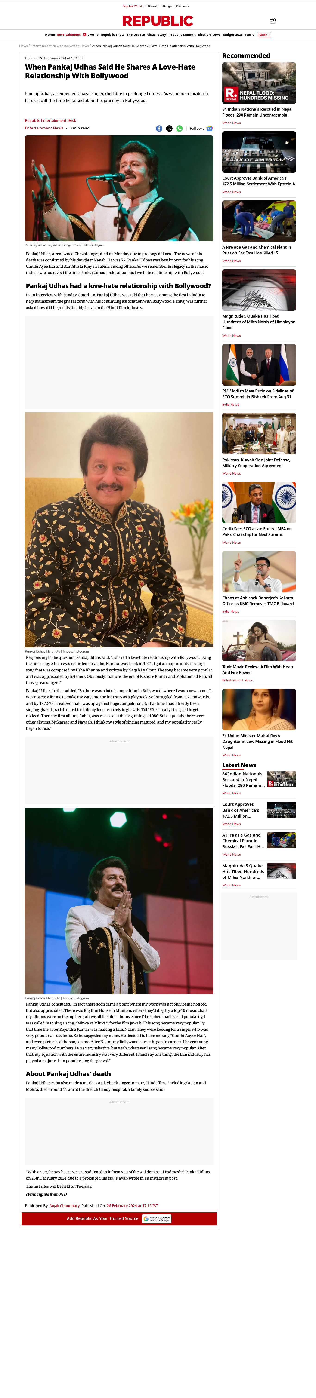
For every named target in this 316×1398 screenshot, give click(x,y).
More (263, 35)
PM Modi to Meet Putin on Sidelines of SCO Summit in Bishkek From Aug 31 (257, 394)
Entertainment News (44, 128)
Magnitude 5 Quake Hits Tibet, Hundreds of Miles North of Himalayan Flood (258, 322)
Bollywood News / (77, 46)
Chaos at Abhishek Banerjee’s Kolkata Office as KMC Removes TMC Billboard (258, 601)
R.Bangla (166, 6)
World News (231, 123)
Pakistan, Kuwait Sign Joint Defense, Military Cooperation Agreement (256, 463)
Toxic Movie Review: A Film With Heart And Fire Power (257, 670)
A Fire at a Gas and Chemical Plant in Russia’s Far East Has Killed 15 (256, 250)
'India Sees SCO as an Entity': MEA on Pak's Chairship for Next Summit (257, 532)
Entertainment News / (47, 46)
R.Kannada (183, 6)
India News (230, 404)
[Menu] (271, 21)
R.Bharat (151, 6)
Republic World (132, 6)
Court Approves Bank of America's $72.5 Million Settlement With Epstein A (258, 181)
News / (24, 46)
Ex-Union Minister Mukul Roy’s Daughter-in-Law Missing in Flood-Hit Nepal (257, 741)
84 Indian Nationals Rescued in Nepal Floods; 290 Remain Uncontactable (257, 112)
